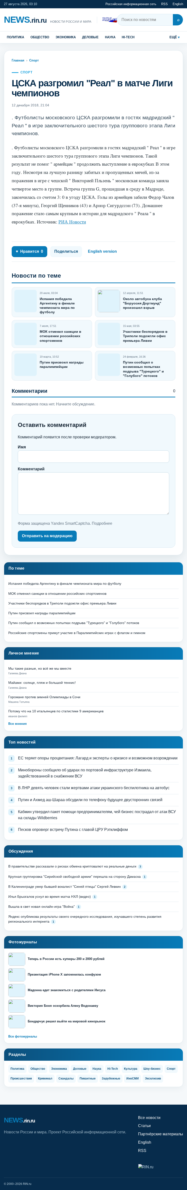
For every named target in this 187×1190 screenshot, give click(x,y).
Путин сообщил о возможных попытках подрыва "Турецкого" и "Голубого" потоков (73, 623)
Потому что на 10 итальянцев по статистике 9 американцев (55, 711)
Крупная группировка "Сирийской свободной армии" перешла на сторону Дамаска (74, 876)
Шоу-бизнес (152, 1068)
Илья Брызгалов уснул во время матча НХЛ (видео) (49, 896)
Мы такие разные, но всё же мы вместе (39, 668)
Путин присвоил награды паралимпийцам (41, 613)
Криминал (45, 1078)
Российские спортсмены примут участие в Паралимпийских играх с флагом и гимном (76, 633)
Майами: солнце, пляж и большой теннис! (42, 683)
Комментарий (31, 469)
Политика (15, 37)
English (178, 4)
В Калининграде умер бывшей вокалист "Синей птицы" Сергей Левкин (64, 886)
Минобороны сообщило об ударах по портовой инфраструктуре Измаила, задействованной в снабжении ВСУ (84, 773)
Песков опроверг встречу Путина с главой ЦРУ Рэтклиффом (73, 829)
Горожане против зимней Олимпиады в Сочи (44, 697)
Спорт (34, 60)
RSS (164, 4)
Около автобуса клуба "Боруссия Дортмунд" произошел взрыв (142, 303)
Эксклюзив (153, 1078)
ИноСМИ (132, 1078)
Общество (39, 37)
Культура (130, 1068)
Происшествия (21, 1078)
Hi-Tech (128, 37)
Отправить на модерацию (47, 536)
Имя (22, 447)
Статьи (144, 1126)
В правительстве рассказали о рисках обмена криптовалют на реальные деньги (72, 866)
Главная (18, 60)
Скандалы (66, 1078)
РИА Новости (72, 222)
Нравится (29, 251)
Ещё (173, 37)
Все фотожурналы (22, 1036)
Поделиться (66, 251)
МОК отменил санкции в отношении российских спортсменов (60, 336)
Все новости (149, 1118)
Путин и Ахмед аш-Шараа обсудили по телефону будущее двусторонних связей (90, 800)
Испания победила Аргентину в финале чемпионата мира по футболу (64, 583)
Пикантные (88, 1078)
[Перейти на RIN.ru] (110, 20)
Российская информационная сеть (130, 4)
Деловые (90, 37)
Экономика (66, 37)
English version (102, 251)
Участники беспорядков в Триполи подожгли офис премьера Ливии (145, 336)
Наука (110, 37)
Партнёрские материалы (160, 1134)
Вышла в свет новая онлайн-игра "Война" (41, 906)
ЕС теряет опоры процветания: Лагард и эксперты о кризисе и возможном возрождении (98, 758)
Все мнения (17, 724)
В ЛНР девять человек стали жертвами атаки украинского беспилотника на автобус (93, 788)
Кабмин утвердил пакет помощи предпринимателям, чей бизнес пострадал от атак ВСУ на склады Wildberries (97, 815)
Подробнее (102, 523)
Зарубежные (111, 1078)
